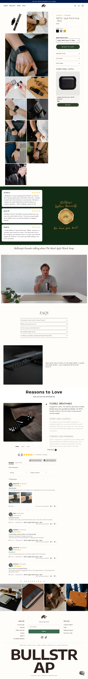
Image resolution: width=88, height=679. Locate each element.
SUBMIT (44, 631)
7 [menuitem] (36, 581)
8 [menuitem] (38, 581)
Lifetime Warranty (20, 630)
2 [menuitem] (26, 581)
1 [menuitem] (24, 581)
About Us (22, 636)
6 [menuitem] (34, 581)
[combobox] (18, 472)
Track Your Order (68, 633)
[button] (12, 506)
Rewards (22, 627)
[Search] (75, 6)
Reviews (22, 633)
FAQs (65, 627)
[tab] (35, 460)
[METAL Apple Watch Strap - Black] (57, 31)
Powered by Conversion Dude (49, 675)
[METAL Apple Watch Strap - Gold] (64, 31)
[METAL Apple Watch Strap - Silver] (61, 31)
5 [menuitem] (32, 581)
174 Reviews (67, 15)
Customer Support (68, 625)
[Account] (79, 6)
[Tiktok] (46, 637)
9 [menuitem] (40, 581)
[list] (32, 498)
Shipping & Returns (68, 630)
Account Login (20, 625)
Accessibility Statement (18, 639)
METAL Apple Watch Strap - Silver (33, 522)
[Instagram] (42, 637)
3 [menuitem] (28, 581)
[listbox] (68, 40)
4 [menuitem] (30, 581)
